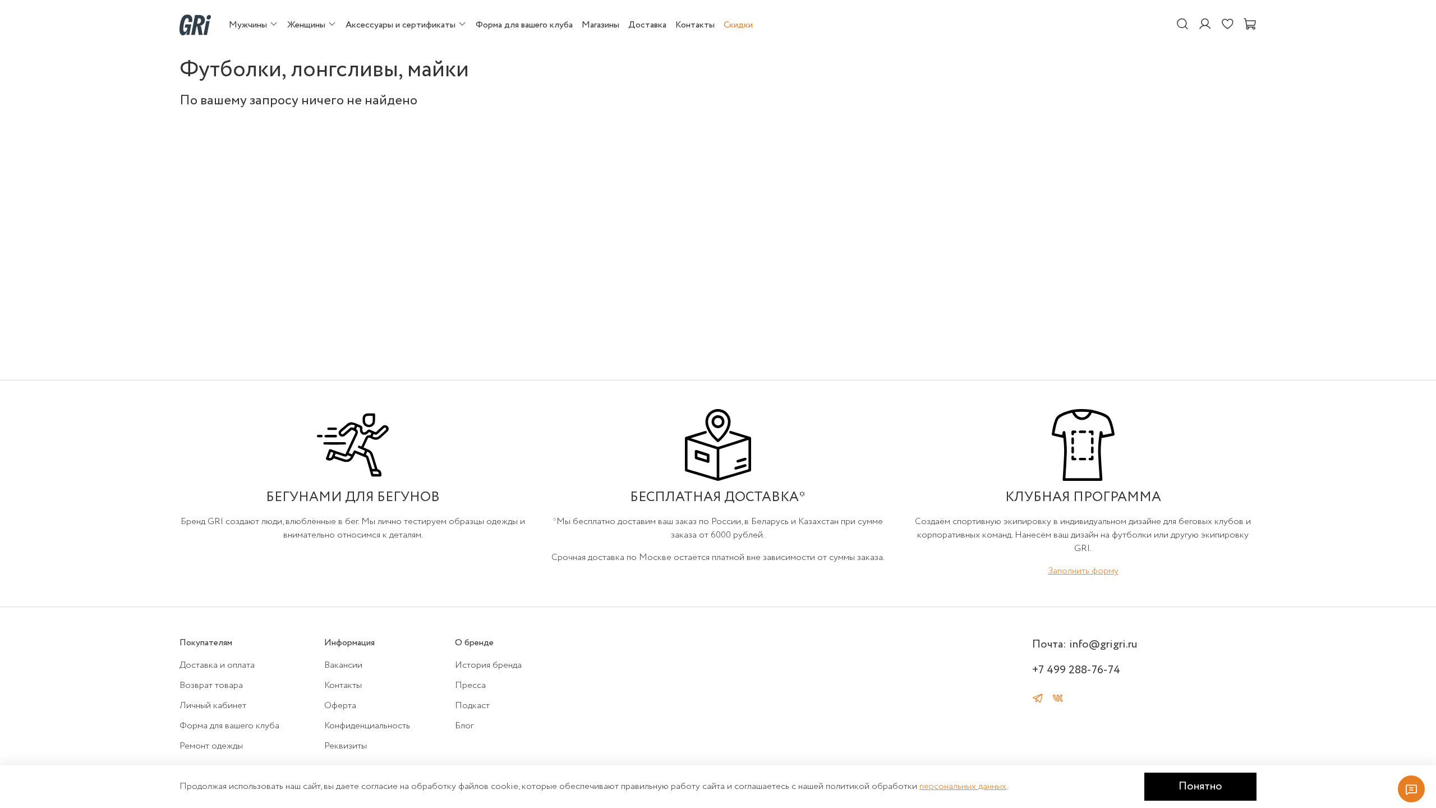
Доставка (647, 25)
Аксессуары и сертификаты (402, 25)
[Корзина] (1249, 24)
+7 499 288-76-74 (1076, 670)
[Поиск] (1182, 24)
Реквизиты (345, 746)
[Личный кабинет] (1205, 24)
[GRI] (195, 24)
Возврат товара (211, 685)
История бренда (488, 665)
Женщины (307, 25)
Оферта (340, 705)
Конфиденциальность (367, 725)
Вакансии (343, 665)
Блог (464, 725)
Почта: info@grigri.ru (1084, 644)
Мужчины (249, 25)
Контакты (695, 25)
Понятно (1200, 786)
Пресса (470, 685)
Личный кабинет (213, 705)
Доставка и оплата (217, 665)
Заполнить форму (1083, 570)
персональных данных (963, 786)
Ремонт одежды (211, 746)
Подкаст (472, 705)
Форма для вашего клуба (524, 25)
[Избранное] (1227, 24)
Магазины (600, 25)
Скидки (738, 25)
